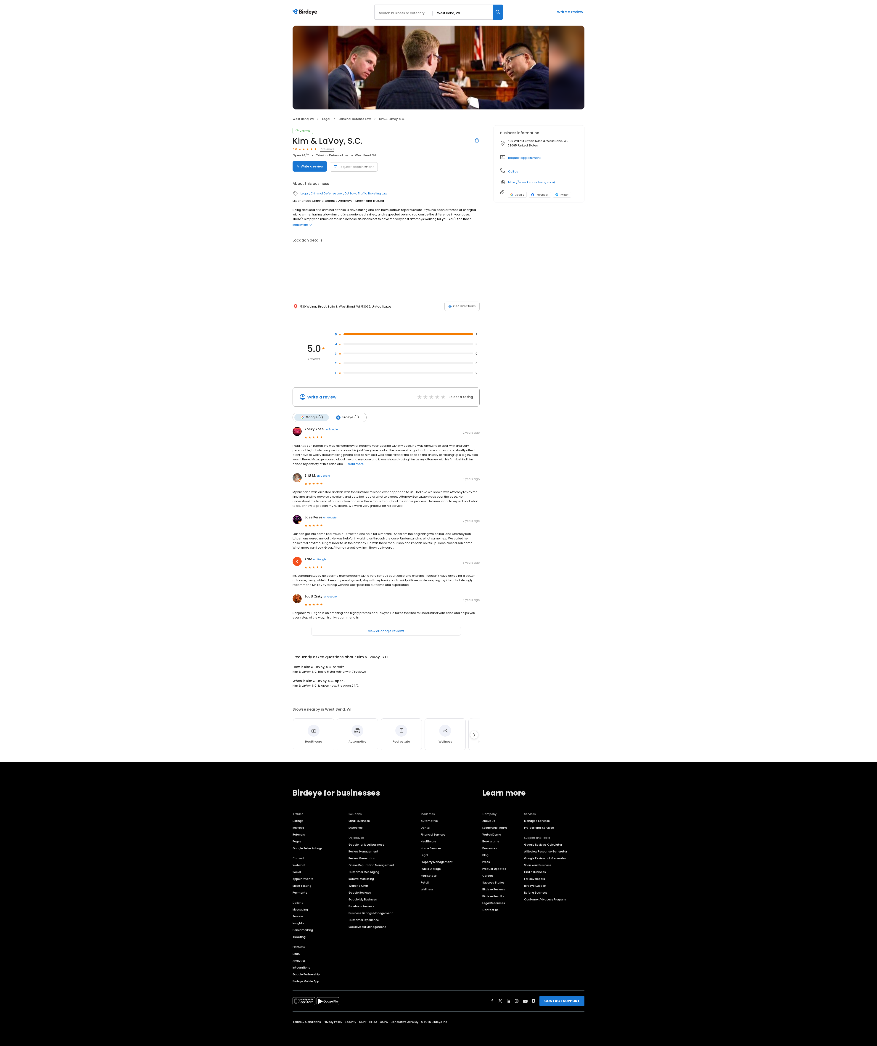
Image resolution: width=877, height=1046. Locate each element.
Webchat (299, 865)
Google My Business (363, 899)
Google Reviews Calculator (543, 845)
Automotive (429, 821)
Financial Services (433, 834)
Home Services (431, 848)
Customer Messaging (364, 872)
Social (297, 872)
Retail (425, 882)
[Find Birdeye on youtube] (525, 1001)
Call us (513, 171)
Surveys (298, 916)
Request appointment (356, 167)
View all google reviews (386, 631)
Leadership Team (494, 828)
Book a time (490, 841)
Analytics (299, 961)
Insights (298, 923)
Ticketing (299, 937)
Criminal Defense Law (354, 119)
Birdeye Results (493, 896)
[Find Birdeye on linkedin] (508, 1001)
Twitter (564, 194)
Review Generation (362, 858)
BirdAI (296, 954)
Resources (489, 848)
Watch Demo (491, 834)
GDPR (363, 1022)
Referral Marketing (361, 879)
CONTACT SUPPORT (562, 1000)
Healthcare (428, 841)
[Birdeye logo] (306, 12)
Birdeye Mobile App (306, 981)
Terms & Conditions (307, 1022)
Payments (300, 893)
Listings (298, 821)
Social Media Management (367, 927)
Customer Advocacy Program (545, 899)
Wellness (427, 889)
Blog (485, 855)
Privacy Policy (333, 1022)
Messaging (300, 909)
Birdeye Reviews (493, 889)
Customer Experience (364, 920)
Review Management (363, 851)
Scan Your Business (537, 865)
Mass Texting (302, 886)
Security (350, 1022)
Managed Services (537, 821)
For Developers (534, 879)
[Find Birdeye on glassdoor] (533, 1001)
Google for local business (366, 845)
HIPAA (373, 1022)
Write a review (570, 12)
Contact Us (490, 910)
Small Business (359, 821)
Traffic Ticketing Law (372, 193)
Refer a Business (535, 893)
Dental (425, 828)
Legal (326, 119)
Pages (297, 841)
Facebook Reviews (361, 906)
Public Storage (431, 869)
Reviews (298, 828)
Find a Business (535, 872)
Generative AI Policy (404, 1022)
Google (519, 194)
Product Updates (494, 869)
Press (486, 862)
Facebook (542, 194)
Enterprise (356, 828)
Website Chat (358, 886)
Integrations (301, 967)
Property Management (437, 862)
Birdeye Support (535, 886)
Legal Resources (493, 903)
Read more (300, 225)
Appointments (303, 879)
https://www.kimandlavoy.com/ (531, 182)
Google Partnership (306, 974)
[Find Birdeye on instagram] (516, 1001)
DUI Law (350, 193)
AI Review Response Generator (545, 851)
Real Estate (429, 876)
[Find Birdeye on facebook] (492, 1001)
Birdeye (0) (350, 417)
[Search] (498, 12)
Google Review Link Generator (545, 858)
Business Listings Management (371, 913)
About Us (488, 821)
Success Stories (493, 882)
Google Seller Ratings (307, 848)
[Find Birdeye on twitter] (500, 1001)
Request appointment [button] (524, 158)
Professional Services (539, 828)
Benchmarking (303, 930)
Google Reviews (360, 893)
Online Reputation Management (371, 865)
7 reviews (327, 149)
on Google (331, 429)
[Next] (474, 735)
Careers (488, 876)
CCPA (384, 1022)
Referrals (299, 834)
